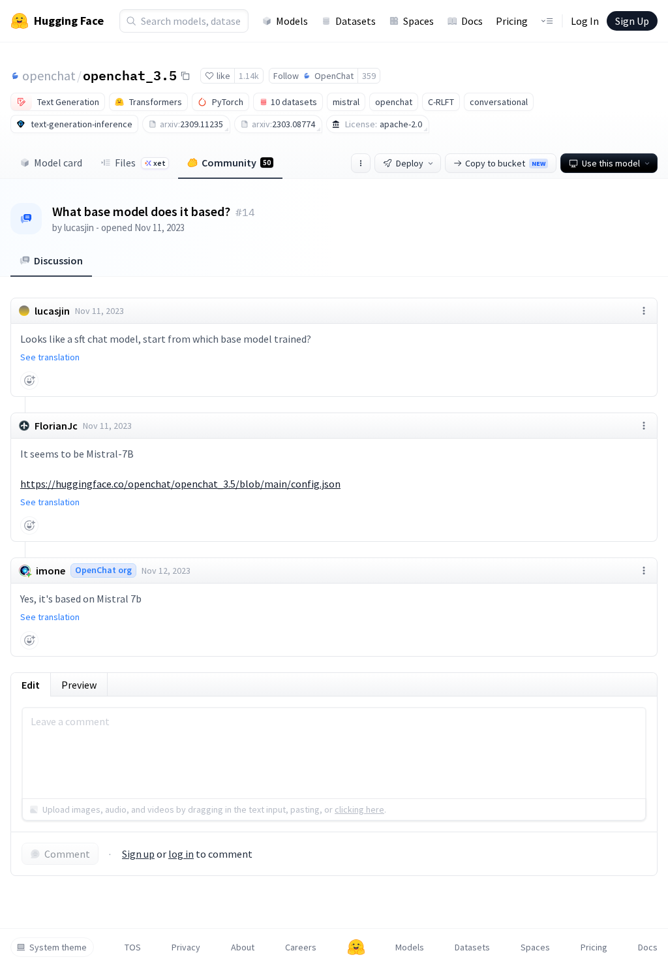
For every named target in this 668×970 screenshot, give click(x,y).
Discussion (58, 260)
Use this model (611, 163)
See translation (50, 357)
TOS (133, 947)
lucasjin (79, 227)
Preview (79, 684)
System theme (58, 947)
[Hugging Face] (356, 947)
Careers (300, 947)
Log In (585, 20)
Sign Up (632, 20)
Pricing (512, 20)
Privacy (186, 947)
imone (50, 570)
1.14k (249, 76)
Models (292, 20)
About (242, 947)
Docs (472, 20)
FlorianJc (56, 425)
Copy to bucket (505, 163)
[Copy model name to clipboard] (185, 75)
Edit (31, 684)
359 (369, 76)
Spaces (418, 20)
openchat (49, 75)
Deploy (409, 163)
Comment (67, 853)
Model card (58, 162)
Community (236, 162)
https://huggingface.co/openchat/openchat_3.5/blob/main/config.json (180, 483)
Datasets (355, 20)
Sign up (138, 853)
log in (181, 853)
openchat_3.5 (130, 75)
